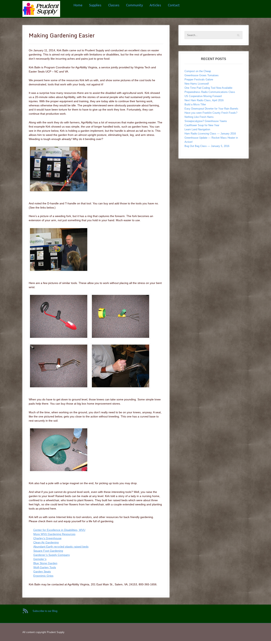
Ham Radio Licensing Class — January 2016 (210, 133)
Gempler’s (39, 559)
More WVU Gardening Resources (54, 534)
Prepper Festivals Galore (199, 79)
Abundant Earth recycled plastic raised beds (60, 546)
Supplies (95, 5)
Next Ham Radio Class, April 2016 (204, 100)
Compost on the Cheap (198, 71)
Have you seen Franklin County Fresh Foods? (211, 112)
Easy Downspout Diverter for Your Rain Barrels (211, 108)
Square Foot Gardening (48, 550)
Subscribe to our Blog (45, 611)
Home (78, 5)
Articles (155, 5)
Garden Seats (42, 571)
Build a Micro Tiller (195, 104)
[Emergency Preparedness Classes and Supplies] (41, 9)
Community (134, 5)
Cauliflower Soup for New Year (202, 125)
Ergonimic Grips (43, 575)
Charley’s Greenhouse (47, 538)
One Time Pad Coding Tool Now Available (208, 87)
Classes (113, 5)
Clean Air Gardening (46, 542)
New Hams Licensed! (197, 83)
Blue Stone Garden (45, 563)
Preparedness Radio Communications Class (210, 91)
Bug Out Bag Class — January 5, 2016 (207, 146)
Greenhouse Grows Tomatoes (202, 75)
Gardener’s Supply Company (51, 554)
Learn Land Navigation (197, 129)
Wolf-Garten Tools (44, 567)
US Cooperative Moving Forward (203, 96)
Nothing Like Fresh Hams (199, 116)
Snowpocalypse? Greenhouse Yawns (206, 121)
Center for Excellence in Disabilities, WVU (59, 529)
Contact (174, 5)
